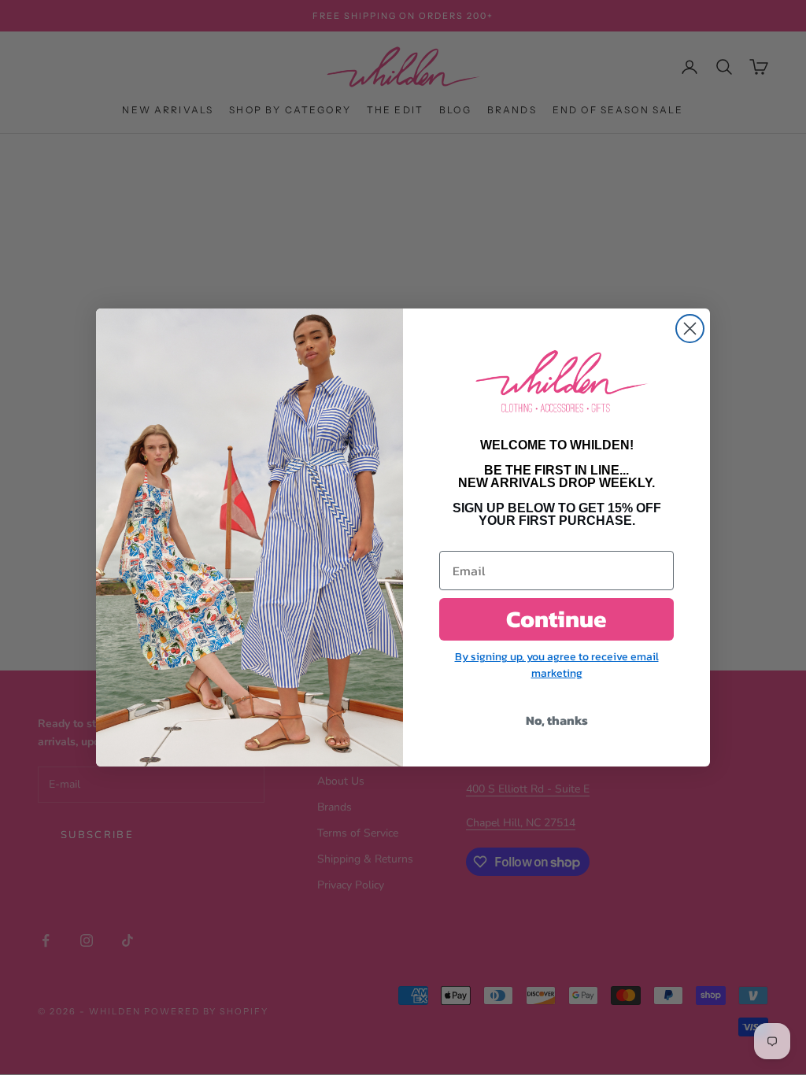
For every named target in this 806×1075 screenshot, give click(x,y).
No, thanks (557, 720)
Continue (556, 619)
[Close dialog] (690, 328)
